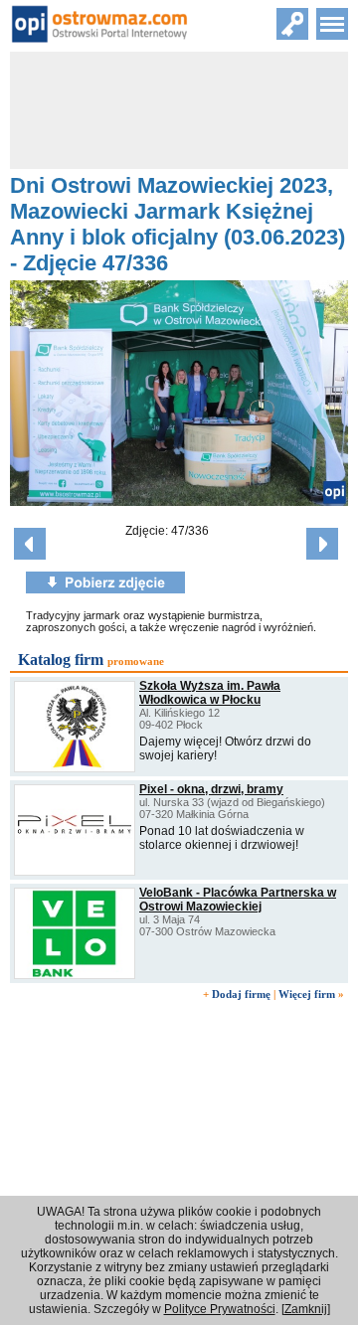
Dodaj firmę (241, 994)
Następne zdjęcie (322, 544)
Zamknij (305, 1309)
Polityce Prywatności (219, 1309)
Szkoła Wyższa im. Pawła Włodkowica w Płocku (209, 693)
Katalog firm (60, 659)
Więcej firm (306, 994)
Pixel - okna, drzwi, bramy (211, 789)
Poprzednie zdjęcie (30, 544)
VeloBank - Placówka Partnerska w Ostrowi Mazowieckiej (237, 899)
